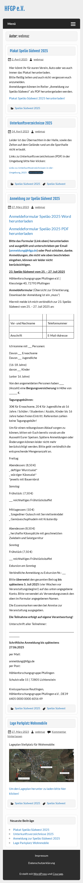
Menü (12, 23)
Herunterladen (35, 172)
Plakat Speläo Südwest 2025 (29, 51)
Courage (58, 873)
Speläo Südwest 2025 (27, 108)
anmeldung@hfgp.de (23, 250)
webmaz (38, 59)
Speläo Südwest (56, 183)
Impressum (41, 855)
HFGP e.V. (14, 8)
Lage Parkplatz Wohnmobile (28, 723)
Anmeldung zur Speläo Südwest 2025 (35, 198)
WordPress (40, 873)
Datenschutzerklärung (41, 863)
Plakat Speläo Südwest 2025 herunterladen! (37, 98)
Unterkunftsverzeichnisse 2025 (31, 123)
